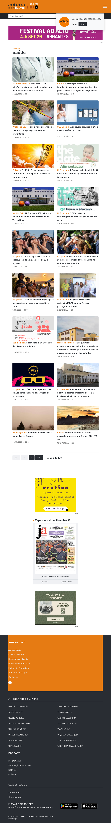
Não (74, 24)
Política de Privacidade (18, 668)
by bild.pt (12, 818)
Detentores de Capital (18, 659)
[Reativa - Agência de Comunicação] (55, 494)
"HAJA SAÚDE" (15, 746)
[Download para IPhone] (89, 806)
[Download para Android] (69, 806)
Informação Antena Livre (19, 765)
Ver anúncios (14, 792)
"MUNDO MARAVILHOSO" (20, 723)
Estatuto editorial (16, 654)
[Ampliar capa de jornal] (55, 548)
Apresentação (14, 650)
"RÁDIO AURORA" (16, 718)
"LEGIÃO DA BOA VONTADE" (70, 746)
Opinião (12, 774)
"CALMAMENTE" (15, 740)
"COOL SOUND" (15, 712)
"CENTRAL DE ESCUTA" (67, 706)
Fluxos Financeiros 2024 (19, 663)
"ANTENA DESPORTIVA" (67, 723)
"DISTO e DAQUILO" (66, 718)
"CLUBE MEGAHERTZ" (18, 734)
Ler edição (67, 581)
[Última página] (39, 457)
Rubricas (12, 770)
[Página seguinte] (32, 457)
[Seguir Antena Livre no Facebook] (10, 683)
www (45, 581)
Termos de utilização (17, 672)
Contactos (13, 677)
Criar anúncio (14, 797)
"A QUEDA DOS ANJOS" (67, 734)
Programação (14, 760)
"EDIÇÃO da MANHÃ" (18, 706)
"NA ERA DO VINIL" (17, 729)
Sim (82, 24)
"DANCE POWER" (65, 712)
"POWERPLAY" (63, 729)
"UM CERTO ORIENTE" (67, 740)
